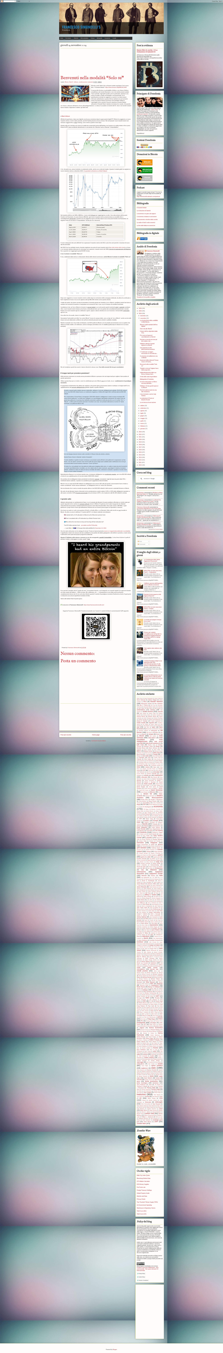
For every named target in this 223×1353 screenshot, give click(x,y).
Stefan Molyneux (141, 1070)
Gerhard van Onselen (154, 841)
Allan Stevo (149, 708)
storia (152, 1076)
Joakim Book (140, 899)
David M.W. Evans (143, 790)
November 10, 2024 (100, 528)
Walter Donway (153, 1110)
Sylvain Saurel (148, 1079)
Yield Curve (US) (141, 1214)
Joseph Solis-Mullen (154, 912)
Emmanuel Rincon (156, 814)
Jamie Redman (153, 887)
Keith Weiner (144, 923)
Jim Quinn (156, 896)
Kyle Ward (146, 930)
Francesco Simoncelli (152, 251)
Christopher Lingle (143, 763)
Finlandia (154, 824)
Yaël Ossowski (154, 1118)
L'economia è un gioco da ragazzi (146, 213)
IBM (144, 868)
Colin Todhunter (140, 772)
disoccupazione (157, 797)
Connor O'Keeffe (152, 773)
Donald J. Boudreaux (157, 799)
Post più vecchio (125, 735)
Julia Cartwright (153, 917)
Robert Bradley (152, 1036)
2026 (140, 308)
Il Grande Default (141, 207)
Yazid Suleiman (146, 1120)
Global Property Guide (143, 1193)
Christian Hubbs (159, 762)
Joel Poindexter (140, 901)
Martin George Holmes (151, 960)
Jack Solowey (155, 879)
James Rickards (141, 887)
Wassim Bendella (156, 1112)
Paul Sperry (155, 1007)
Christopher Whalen (156, 765)
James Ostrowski (157, 885)
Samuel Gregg (157, 1052)
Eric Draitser (140, 815)
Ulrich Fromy (151, 1098)
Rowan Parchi (152, 1046)
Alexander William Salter (149, 707)
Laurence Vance (157, 931)
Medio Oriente (152, 967)
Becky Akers (149, 728)
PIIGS (160, 1019)
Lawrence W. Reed (156, 933)
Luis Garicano (140, 947)
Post (140, 541)
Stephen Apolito (157, 1071)
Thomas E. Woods (142, 1086)
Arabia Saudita (141, 722)
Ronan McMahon (143, 1046)
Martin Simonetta (157, 961)
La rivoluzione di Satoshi (144, 210)
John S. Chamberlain (147, 906)
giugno (142, 415)
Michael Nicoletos (158, 977)
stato (153, 1068)
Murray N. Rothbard (154, 987)
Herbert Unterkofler (142, 865)
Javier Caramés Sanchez (154, 891)
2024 (140, 313)
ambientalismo (141, 710)
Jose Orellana (142, 912)
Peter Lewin (154, 1013)
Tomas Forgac (157, 1092)
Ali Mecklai (160, 707)
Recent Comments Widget (157, 529)
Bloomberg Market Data (143, 1178)
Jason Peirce (159, 890)
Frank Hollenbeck (142, 827)
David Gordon (141, 786)
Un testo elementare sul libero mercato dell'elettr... (148, 382)
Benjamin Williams (143, 730)
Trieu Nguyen (157, 1094)
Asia (138, 727)
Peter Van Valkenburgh (149, 1017)
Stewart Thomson (143, 1076)
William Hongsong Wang (150, 1115)
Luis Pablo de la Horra (152, 947)
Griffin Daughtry (152, 855)
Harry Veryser (149, 861)
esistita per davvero (142, 114)
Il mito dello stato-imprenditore (148, 376)
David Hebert (152, 786)
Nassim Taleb (152, 988)
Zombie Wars (141, 1123)
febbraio (142, 426)
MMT (151, 983)
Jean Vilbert (140, 893)
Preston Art (158, 1021)
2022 (140, 434)
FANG (138, 822)
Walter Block (143, 1110)
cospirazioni (158, 775)
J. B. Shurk (154, 877)
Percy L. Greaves (144, 1012)
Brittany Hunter (148, 751)
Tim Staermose (147, 1091)
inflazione (153, 870)
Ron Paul (146, 1044)
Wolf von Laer (159, 1117)
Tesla (150, 1084)
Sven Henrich (148, 1078)
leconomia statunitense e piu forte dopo (149, 508)
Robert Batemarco (155, 1035)
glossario (159, 846)
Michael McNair (152, 975)
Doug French (152, 801)
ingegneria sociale (156, 873)
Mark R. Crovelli (154, 956)
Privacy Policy (142, 1273)
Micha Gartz (157, 971)
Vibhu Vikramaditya (145, 1104)
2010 (140, 465)
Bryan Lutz (140, 752)
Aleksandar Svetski (146, 703)
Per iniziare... (68, 38)
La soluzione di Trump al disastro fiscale (147, 398)
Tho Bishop (158, 1084)
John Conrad (149, 901)
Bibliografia (99, 38)
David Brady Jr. (147, 785)
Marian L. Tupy (140, 955)
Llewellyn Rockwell (155, 940)
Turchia (147, 1096)
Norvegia (139, 998)
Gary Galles (146, 835)
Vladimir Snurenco (151, 1108)
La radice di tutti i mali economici (146, 222)
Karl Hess (158, 920)
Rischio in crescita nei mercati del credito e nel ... (148, 340)
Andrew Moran (141, 716)
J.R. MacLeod (146, 879)
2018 (140, 444)
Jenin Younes (147, 896)
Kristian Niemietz (146, 928)
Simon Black (158, 1062)
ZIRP (156, 1121)
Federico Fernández (150, 822)
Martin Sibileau (146, 961)
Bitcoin (67, 82)
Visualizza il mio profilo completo (146, 297)
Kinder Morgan (153, 927)
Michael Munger (147, 977)
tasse (138, 1081)
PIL (142, 1021)
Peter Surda (155, 1015)
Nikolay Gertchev (141, 996)
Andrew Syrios (152, 716)
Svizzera (139, 1079)
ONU (144, 1001)
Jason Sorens (142, 891)
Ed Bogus (146, 809)
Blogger (115, 1349)
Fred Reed (149, 830)
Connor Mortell (140, 773)
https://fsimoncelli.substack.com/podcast (148, 196)
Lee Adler (150, 934)
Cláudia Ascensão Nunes (148, 768)
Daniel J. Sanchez (150, 782)
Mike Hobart (145, 983)
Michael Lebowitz (158, 974)
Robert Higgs (149, 1038)
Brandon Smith (148, 746)
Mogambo (160, 983)
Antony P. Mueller (142, 721)
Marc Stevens (147, 952)
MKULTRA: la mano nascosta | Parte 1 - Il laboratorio (153, 571)
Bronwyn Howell (159, 751)
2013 (140, 457)
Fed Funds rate (141, 1187)
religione (142, 1027)
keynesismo (154, 925)
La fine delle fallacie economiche (146, 225)
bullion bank (156, 752)
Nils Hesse (150, 996)
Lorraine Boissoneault (147, 943)
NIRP (157, 996)
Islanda (153, 875)
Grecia (148, 851)
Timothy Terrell (157, 1091)
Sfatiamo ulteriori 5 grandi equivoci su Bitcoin (147, 344)
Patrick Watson (154, 1004)
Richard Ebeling (155, 1029)
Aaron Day (139, 698)
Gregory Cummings (155, 853)
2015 (140, 452)
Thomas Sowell (145, 1089)
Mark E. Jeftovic (73, 82)
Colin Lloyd (158, 770)
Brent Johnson (153, 748)
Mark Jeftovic (66, 116)
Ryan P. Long (153, 1049)
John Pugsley (155, 904)
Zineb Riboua (147, 1121)
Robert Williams (153, 1041)
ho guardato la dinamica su (95, 171)
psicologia (153, 1022)
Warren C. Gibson (146, 1112)
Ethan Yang (149, 819)
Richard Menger (152, 1031)
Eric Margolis (155, 815)
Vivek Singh (158, 1107)
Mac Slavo (145, 948)
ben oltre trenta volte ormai (117, 247)
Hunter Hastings (153, 866)
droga (138, 804)
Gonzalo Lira (140, 849)
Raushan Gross (158, 1026)
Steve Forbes (159, 1073)
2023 (140, 431)
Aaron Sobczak (141, 700)
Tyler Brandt (155, 1096)
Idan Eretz (150, 868)
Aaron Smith (158, 698)
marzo (142, 423)
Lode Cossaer (152, 942)
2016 (140, 449)
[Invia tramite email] (94, 82)
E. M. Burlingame (146, 806)
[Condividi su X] (97, 82)
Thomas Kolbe (151, 1087)
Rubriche (76, 38)
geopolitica (149, 837)
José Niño (159, 910)
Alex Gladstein (158, 703)
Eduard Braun (140, 811)
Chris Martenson (150, 760)
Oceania (157, 998)
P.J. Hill (151, 1001)
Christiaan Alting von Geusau (146, 762)
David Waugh (144, 792)
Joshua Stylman (141, 917)
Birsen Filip (159, 734)
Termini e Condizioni (143, 1280)
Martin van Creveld (142, 963)
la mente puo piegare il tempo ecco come (149, 500)
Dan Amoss (154, 777)
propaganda (141, 1023)
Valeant (144, 1100)
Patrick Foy (160, 1002)
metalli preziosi (83, 82)
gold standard (141, 848)
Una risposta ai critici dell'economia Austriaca (147, 348)
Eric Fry (147, 815)
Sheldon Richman (142, 1060)
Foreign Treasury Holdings (144, 1190)
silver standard (149, 1062)
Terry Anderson (141, 1084)
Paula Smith (146, 1009)
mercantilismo (141, 969)
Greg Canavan (158, 851)
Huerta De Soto (141, 866)
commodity (156, 772)
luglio (142, 413)
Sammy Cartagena (147, 1052)
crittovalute (144, 777)
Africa (145, 701)
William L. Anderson (147, 1117)
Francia (146, 825)
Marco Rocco (147, 953)
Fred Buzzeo (140, 830)
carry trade (145, 756)
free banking (158, 830)
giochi (152, 844)
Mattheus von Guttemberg (149, 964)
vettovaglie (159, 1102)
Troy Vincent (140, 1096)
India (142, 870)
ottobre (142, 405)
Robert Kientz (159, 1038)
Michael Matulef (142, 975)
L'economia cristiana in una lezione (147, 216)
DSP (144, 804)
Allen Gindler (157, 708)
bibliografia (154, 730)
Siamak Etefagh (155, 1060)
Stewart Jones (159, 1074)
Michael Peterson (143, 979)
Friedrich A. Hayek (157, 832)
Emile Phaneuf (146, 814)
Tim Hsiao (139, 1091)
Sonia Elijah (145, 1065)
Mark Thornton (149, 958)
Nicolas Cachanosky (150, 993)
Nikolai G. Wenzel (156, 994)
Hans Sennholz (142, 860)
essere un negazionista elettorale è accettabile (117, 531)
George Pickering (146, 839)
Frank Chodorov (156, 825)
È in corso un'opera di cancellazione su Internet (147, 336)
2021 (140, 437)
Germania (140, 843)
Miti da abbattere (84, 38)
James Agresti (157, 882)
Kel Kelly (154, 923)
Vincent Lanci (141, 1107)
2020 (140, 439)
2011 (140, 462)
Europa (155, 820)
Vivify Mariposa (140, 1108)
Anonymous (140, 492)
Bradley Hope (151, 745)
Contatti (114, 38)
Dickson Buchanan (150, 795)
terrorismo (155, 1083)
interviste (144, 875)
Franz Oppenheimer (154, 829)
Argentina (151, 722)
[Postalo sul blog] (96, 82)
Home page (95, 735)
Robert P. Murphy (154, 1040)
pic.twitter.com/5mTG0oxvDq (89, 525)
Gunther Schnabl (141, 858)
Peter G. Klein (145, 1013)
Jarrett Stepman (147, 888)
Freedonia (143, 832)
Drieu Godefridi (157, 803)
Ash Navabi (158, 725)
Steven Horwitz (142, 1074)
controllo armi (147, 775)
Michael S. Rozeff (156, 980)
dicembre (143, 315)
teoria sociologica (142, 1083)
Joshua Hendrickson (155, 915)
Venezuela (148, 1102)
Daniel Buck (147, 779)
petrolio (160, 1017)
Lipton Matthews (142, 940)
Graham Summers (150, 849)
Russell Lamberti (146, 1048)
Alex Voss (153, 705)
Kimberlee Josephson (142, 927)
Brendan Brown (141, 748)
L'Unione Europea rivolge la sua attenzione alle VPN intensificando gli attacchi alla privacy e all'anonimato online (153, 663)
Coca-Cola (150, 770)
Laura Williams (147, 931)
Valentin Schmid (153, 1100)
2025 (140, 311)
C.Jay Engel (148, 754)
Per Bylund (159, 1010)
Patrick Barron (143, 1002)
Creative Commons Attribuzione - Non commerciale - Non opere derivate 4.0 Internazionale (147, 1269)
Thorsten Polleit (155, 1089)
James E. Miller (151, 883)
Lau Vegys (139, 931)
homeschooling (155, 865)
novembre (143, 318)
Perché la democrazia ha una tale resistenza (148, 390)
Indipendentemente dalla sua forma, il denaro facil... (148, 373)
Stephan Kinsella (151, 1070)
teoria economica (151, 1081)
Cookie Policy (142, 1277)
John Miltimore (141, 903)
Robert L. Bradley (143, 1040)
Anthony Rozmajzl (158, 718)
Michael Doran (140, 972)
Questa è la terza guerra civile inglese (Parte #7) (152, 595)
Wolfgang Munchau (143, 1118)
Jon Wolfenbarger (156, 909)
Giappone (153, 843)
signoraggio (140, 1062)
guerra (160, 855)
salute (154, 1051)
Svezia (158, 1078)
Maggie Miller (153, 948)
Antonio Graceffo (143, 719)
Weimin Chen (140, 1113)
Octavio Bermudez (141, 999)
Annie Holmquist (147, 718)
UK (140, 1098)
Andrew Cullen (146, 715)
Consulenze (107, 38)
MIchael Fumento (146, 974)
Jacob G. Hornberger (148, 880)
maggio (142, 418)
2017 (140, 447)
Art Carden (145, 724)
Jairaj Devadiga (147, 882)
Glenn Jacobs (151, 846)
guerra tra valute (146, 857)
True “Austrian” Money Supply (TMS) (147, 1202)
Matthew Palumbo (148, 966)
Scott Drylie (153, 1054)
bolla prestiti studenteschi (152, 743)
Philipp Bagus (151, 1019)
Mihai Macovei (150, 982)
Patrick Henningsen (143, 1004)
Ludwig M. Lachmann (142, 945)
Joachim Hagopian (156, 898)
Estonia (160, 817)
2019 (140, 442)
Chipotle (139, 759)
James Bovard (141, 883)
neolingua (145, 990)
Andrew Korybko (157, 715)
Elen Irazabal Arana (150, 812)
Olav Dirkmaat (153, 999)
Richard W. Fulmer (148, 1033)
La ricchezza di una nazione (148, 402)
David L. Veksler (157, 788)
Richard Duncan (145, 1029)
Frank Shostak (141, 829)
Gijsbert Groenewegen (142, 844)
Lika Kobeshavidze (157, 938)
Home (61, 38)
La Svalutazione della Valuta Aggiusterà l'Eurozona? (152, 560)
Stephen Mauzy (140, 1073)
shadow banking (149, 1057)
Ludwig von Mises (154, 945)
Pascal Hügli (159, 1001)
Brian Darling (147, 749)
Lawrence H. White (142, 933)
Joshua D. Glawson (142, 915)
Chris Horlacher (140, 760)
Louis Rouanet (157, 943)
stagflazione (144, 1068)
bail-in (153, 727)
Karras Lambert (154, 921)
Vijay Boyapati (156, 1104)
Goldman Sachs (155, 847)
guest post (157, 857)
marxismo (153, 963)
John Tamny (158, 906)
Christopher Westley (142, 765)
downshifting (146, 803)
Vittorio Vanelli (150, 1107)
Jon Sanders (146, 909)
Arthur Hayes (154, 724)
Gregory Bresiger (143, 853)
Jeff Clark (148, 893)
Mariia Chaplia (149, 955)
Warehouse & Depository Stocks (146, 1208)
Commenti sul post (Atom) (98, 740)
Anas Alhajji (143, 713)
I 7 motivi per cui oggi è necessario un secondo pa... (148, 352)
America (152, 710)
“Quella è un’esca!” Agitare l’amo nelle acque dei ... (149, 369)
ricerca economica (156, 1028)
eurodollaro (146, 820)
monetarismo (155, 985)
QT (145, 1024)
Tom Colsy (139, 1092)
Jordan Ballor (151, 910)
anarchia (160, 711)
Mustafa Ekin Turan (142, 988)
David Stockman (157, 790)
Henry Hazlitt (156, 863)
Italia (161, 875)
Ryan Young (147, 1051)
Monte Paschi (141, 987)
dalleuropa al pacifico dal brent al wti (148, 516)
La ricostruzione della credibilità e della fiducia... (149, 321)
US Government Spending (144, 1205)
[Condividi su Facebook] (99, 82)
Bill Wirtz (155, 732)
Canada (155, 754)
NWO (147, 998)
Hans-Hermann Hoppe (153, 860)
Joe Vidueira (158, 899)
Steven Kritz (151, 1074)
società (160, 1064)
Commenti (142, 544)
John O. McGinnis (152, 903)
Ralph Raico (153, 1024)
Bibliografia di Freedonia (146, 379)
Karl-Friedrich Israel (142, 921)
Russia (155, 1048)
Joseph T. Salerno (142, 914)
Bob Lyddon (153, 736)
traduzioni (90, 82)
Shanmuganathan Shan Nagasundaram (151, 1059)
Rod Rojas (154, 1043)
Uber (161, 1096)
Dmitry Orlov (144, 799)
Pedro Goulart (144, 1010)
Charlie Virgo (157, 757)
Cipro (154, 767)
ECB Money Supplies (143, 1184)
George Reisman (157, 839)
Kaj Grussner (154, 918)
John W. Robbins (154, 907)
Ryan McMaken (141, 1049)
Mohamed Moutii (144, 985)
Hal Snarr (160, 858)
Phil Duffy (143, 1019)
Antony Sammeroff (155, 721)
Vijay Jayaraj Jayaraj (142, 1105)
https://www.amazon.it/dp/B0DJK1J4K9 (116, 87)
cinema (147, 767)
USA (161, 1098)
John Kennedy (157, 901)
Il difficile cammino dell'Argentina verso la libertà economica (153, 584)
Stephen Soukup (150, 1073)
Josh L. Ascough (155, 914)
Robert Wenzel (141, 1041)
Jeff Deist (156, 893)
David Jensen (148, 788)
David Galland (157, 785)
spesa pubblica (156, 1065)
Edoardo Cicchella (156, 809)
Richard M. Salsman (142, 1031)
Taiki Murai (157, 1079)
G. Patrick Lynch (143, 834)
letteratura (145, 936)
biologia (151, 734)
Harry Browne (140, 861)
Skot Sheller (151, 1064)
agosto (142, 410)
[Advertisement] (96, 62)
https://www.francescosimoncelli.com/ (94, 605)
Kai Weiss (146, 918)
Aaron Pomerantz (148, 698)
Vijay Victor (159, 1105)
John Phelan (146, 904)
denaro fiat (147, 794)
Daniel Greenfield (149, 780)
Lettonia (156, 936)
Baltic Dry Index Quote (143, 1175)
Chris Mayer (159, 760)
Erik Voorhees (153, 817)
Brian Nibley (157, 749)
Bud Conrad (148, 752)
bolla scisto (140, 745)
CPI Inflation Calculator (143, 1181)
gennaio (142, 428)
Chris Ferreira (157, 759)
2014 (140, 455)
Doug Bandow (142, 801)
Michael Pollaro (155, 979)
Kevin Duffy (145, 925)
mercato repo (154, 969)
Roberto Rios (145, 1043)
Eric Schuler (145, 817)
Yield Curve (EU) (141, 1211)
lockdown (140, 942)
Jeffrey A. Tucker (150, 895)
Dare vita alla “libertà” (146, 328)
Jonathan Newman (141, 910)
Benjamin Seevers (158, 728)
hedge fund (159, 861)
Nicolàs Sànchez (146, 994)
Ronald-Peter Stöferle (157, 1044)
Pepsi (152, 1010)
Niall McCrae (155, 990)
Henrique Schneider (145, 863)
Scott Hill (160, 1054)
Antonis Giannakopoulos (155, 719)
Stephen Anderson (146, 1071)
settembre (143, 408)
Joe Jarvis (149, 899)
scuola (152, 1056)
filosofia (145, 824)
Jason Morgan (151, 890)
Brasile (158, 746)
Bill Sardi (149, 732)
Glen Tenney (143, 846)
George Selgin (143, 841)
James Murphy (146, 885)
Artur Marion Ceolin (148, 725)
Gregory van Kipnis (141, 855)
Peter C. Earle (154, 1012)
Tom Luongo (147, 1092)
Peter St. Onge (146, 1015)
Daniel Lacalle (148, 783)
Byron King (140, 754)
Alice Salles (141, 708)
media (138, 967)
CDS (149, 757)
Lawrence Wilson (141, 934)
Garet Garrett (152, 834)
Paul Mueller (147, 1007)
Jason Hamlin (157, 888)
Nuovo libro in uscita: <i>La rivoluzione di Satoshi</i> (147, 51)
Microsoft (139, 982)
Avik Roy (146, 727)
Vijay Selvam (152, 1105)
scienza (145, 1054)
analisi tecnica (148, 711)
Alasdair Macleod (156, 701)
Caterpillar (141, 757)
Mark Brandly (158, 955)
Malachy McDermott (151, 950)
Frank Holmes (156, 827)
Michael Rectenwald (142, 980)
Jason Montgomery (141, 890)
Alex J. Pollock (144, 705)
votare (161, 1108)
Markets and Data (142, 1196)
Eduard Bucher (149, 811)
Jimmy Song (145, 898)
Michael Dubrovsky (151, 972)
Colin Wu (148, 772)
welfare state (149, 1113)
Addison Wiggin (152, 700)
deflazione (152, 792)
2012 (140, 460)
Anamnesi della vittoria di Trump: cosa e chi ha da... (149, 360)
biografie (143, 734)
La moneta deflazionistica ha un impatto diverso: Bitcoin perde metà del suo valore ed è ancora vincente (153, 677)
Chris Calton (147, 759)
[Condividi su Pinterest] (101, 82)
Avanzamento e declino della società (147, 219)
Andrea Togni (152, 713)
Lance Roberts (155, 930)
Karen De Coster (149, 920)
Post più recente (66, 735)
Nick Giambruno (148, 991)
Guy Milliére (152, 858)
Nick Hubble (158, 991)
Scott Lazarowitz (143, 1056)
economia (158, 806)
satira (138, 1054)
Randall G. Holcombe (147, 1026)
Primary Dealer (141, 1199)
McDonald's (158, 966)
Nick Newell (140, 993)
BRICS (139, 751)
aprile (142, 421)
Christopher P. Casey (155, 763)
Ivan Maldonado (145, 877)
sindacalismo (140, 1064)
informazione (141, 872)
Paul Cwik (151, 1006)
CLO (143, 770)
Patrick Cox (152, 1002)
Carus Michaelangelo (157, 756)
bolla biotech (152, 737)
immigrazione (159, 868)
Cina (138, 767)
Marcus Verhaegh (156, 953)
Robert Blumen (141, 1036)
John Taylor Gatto (142, 907)
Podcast (93, 38)
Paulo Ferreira (154, 1009)
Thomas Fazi (153, 1086)
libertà (146, 938)
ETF (140, 819)
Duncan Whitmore (153, 804)
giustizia (160, 844)
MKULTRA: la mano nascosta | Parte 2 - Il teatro (153, 607)
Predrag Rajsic (149, 1021)
